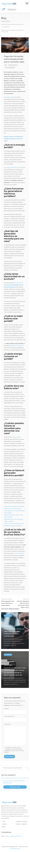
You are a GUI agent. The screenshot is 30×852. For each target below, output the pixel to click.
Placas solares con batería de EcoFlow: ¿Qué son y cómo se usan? (13, 139)
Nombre (6, 709)
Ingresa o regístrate (21, 824)
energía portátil (10, 97)
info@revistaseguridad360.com (13, 836)
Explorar (4, 824)
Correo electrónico (9, 716)
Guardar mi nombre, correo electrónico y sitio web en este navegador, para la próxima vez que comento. (14, 750)
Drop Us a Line (15, 787)
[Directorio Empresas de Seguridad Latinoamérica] (9, 3)
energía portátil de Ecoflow (13, 167)
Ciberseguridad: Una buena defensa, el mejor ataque (7, 602)
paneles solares (16, 437)
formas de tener (13, 285)
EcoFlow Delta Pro (19, 553)
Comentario (7, 724)
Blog (3, 826)
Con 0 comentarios (9, 67)
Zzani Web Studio (15, 848)
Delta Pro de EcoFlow (17, 345)
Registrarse (12, 9)
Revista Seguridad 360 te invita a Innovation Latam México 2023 (23, 603)
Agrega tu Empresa (21, 821)
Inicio (3, 821)
